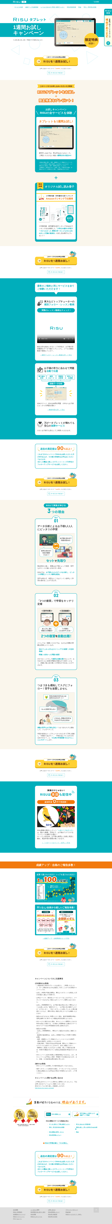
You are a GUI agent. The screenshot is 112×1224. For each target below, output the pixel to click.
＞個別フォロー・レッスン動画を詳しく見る (56, 355)
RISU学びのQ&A (52, 1216)
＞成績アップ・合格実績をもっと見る (56, 938)
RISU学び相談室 (52, 1214)
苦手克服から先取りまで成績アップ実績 (87, 1114)
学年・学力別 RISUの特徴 (56, 1127)
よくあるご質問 (35, 1210)
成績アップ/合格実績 (31, 7)
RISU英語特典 (71, 7)
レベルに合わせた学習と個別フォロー (52, 7)
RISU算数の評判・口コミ (56, 1132)
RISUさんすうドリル (36, 1216)
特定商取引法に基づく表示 (38, 1212)
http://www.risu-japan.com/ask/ (44, 1088)
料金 (79, 7)
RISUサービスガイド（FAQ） (74, 1214)
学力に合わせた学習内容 (83, 1124)
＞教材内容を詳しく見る (56, 410)
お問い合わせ (51, 1210)
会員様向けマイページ (19, 1214)
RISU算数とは (56, 1114)
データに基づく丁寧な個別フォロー (59, 1124)
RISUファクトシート (19, 1216)
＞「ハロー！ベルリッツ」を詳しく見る (56, 843)
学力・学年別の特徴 (90, 7)
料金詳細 (68, 1212)
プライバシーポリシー (72, 1210)
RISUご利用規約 (17, 1212)
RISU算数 (33, 1214)
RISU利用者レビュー (55, 1135)
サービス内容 (18, 7)
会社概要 (96, 1)
